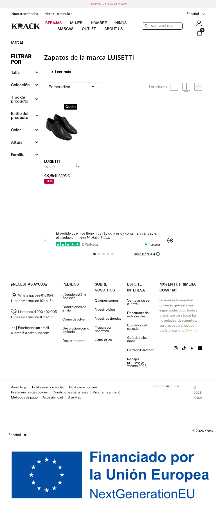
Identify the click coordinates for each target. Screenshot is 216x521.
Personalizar (72, 86)
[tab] (124, 72)
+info (193, 330)
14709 (49, 167)
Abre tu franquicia (58, 14)
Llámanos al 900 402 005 (37, 312)
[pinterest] (192, 348)
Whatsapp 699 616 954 (35, 295)
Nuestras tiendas (25, 14)
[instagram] (176, 348)
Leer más (63, 72)
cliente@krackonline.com (30, 333)
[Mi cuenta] (199, 23)
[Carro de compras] (199, 32)
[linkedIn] (200, 348)
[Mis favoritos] (78, 165)
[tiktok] (184, 348)
